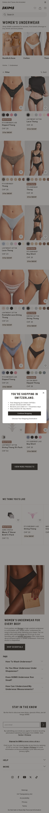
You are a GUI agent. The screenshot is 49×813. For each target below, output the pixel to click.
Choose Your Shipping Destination (24, 419)
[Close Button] (43, 393)
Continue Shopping (24, 413)
